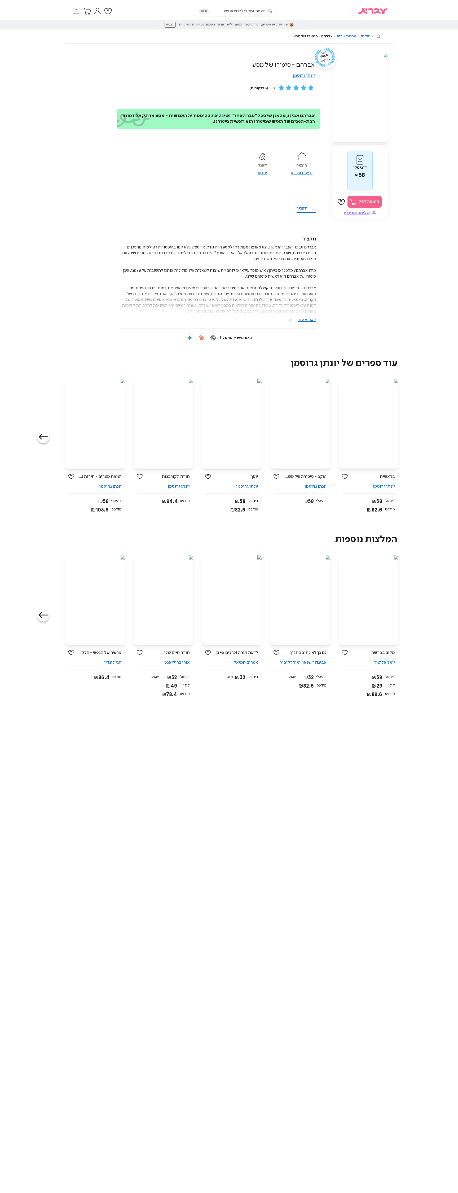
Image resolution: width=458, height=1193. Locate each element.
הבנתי (170, 25)
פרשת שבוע (346, 36)
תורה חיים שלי (177, 652)
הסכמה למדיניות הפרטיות (197, 25)
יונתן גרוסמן (304, 75)
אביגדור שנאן (314, 662)
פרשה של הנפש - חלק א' (100, 652)
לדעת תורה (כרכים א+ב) (236, 652)
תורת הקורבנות (176, 476)
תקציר (302, 208)
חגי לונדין (112, 662)
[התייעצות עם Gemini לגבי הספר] (189, 337)
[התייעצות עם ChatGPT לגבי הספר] (213, 337)
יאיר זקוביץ (290, 662)
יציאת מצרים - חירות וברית (100, 476)
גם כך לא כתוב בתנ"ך (308, 652)
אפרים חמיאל (246, 662)
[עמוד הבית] (378, 36)
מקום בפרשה (383, 652)
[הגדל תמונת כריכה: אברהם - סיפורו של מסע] (360, 97)
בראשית (387, 476)
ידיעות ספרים (301, 173)
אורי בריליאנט (177, 662)
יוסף (254, 476)
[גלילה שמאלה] (43, 437)
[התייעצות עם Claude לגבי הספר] (201, 337)
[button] (76, 11)
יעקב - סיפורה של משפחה (305, 476)
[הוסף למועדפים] (341, 202)
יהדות (365, 36)
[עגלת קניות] (87, 11)
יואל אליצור (384, 662)
